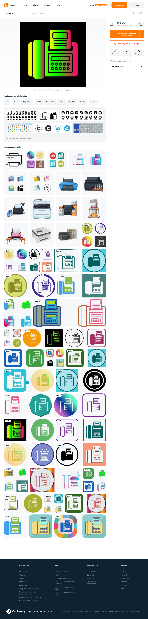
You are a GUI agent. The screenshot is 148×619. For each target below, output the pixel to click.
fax (7, 102)
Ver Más (88, 128)
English (123, 571)
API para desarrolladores (29, 588)
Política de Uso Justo (133, 611)
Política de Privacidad (116, 611)
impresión (27, 102)
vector (72, 102)
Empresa (22, 582)
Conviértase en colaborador (93, 583)
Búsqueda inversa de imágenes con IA (27, 593)
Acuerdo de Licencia (62, 571)
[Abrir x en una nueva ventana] (49, 611)
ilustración (94, 102)
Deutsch (124, 582)
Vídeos (35, 5)
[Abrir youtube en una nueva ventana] (52, 611)
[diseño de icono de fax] (94, 235)
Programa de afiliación (63, 578)
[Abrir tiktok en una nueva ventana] (45, 611)
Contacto (90, 575)
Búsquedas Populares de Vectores (64, 583)
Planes (91, 5)
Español (124, 575)
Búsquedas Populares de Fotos (64, 588)
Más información (117, 67)
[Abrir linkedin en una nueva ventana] (37, 611)
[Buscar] (134, 13)
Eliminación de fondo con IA (30, 597)
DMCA (57, 575)
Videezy (22, 578)
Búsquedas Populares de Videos (64, 593)
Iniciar (136, 5)
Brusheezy (23, 571)
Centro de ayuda (93, 571)
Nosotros (90, 578)
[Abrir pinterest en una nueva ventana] (41, 611)
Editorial (47, 5)
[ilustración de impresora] (68, 183)
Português (125, 578)
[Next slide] (102, 102)
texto (39, 102)
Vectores (13, 5)
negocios (50, 102)
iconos (61, 102)
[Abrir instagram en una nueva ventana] (34, 611)
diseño (82, 102)
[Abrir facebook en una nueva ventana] (30, 611)
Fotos (25, 5)
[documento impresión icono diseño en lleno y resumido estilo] (14, 160)
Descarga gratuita (126, 34)
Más (58, 5)
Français (124, 585)
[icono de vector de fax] (35, 160)
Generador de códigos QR (29, 600)
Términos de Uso (101, 611)
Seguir (140, 26)
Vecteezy (22, 575)
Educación (23, 585)
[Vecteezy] (6, 5)
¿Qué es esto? (127, 61)
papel (16, 102)
